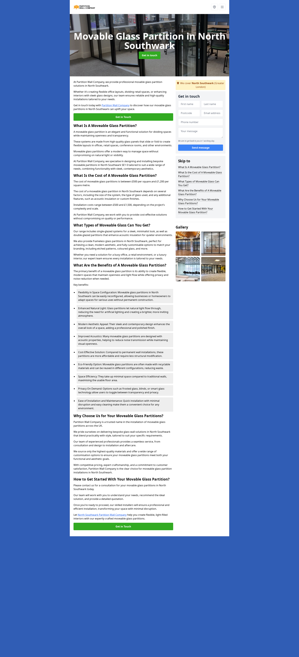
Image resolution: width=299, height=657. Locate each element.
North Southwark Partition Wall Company (102, 515)
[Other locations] (214, 7)
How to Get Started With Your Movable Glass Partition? (195, 210)
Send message (200, 148)
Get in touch (149, 55)
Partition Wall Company (115, 105)
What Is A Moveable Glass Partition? (199, 167)
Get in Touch (123, 117)
